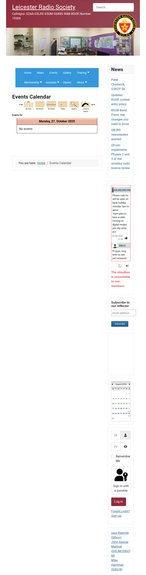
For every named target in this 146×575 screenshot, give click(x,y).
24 (113, 413)
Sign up (116, 516)
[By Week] (51, 104)
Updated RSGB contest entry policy (120, 99)
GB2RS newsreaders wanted (119, 134)
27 (121, 413)
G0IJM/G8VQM (122, 189)
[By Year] (28, 104)
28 (124, 413)
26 (118, 413)
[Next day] (92, 104)
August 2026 (121, 384)
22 (126, 409)
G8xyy (122, 245)
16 (129, 404)
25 (116, 413)
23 (129, 409)
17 (113, 409)
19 (118, 409)
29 (126, 413)
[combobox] (113, 7)
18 (116, 409)
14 (124, 404)
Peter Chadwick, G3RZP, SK (118, 84)
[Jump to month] (85, 104)
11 (116, 404)
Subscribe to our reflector (120, 304)
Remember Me (123, 459)
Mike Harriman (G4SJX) (117, 564)
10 (113, 404)
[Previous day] (22, 104)
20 (121, 409)
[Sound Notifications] (127, 266)
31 (113, 418)
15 (126, 404)
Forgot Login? (120, 511)
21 (124, 409)
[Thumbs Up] (126, 238)
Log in (118, 501)
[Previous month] (20, 104)
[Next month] (94, 104)
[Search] (74, 104)
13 (121, 404)
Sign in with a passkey (121, 488)
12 (118, 404)
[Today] (62, 104)
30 (129, 413)
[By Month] (40, 104)
